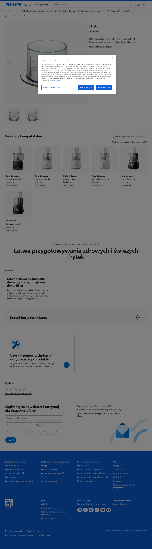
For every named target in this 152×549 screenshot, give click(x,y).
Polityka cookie (55, 81)
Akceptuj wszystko (104, 87)
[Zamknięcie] (112, 57)
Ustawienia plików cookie (52, 87)
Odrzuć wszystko (86, 87)
